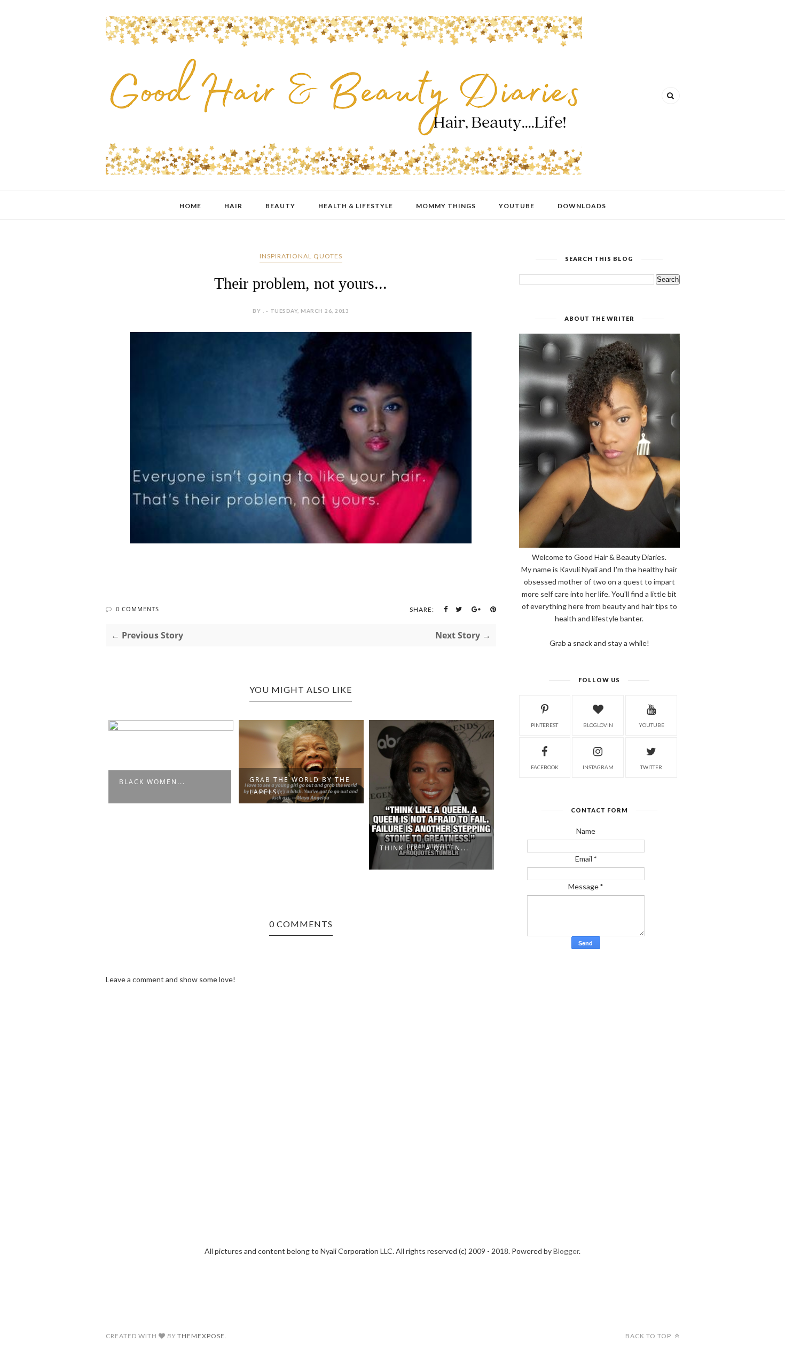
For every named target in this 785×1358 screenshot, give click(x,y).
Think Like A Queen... (424, 847)
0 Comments (137, 609)
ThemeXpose (201, 1336)
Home (190, 206)
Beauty (280, 206)
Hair (233, 206)
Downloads (582, 206)
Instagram (598, 767)
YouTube (517, 206)
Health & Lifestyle (355, 206)
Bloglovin (598, 725)
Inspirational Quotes (301, 256)
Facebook (545, 767)
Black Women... (152, 781)
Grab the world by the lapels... (299, 785)
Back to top (649, 1336)
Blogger (566, 1251)
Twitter (651, 767)
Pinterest (544, 725)
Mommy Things (446, 206)
